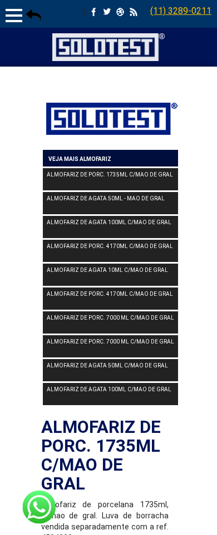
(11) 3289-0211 (180, 11)
